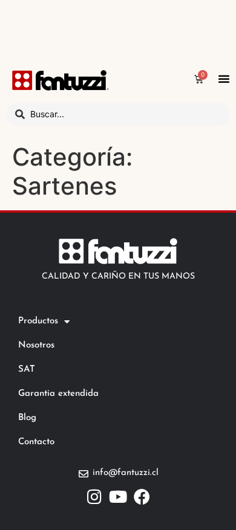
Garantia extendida (58, 393)
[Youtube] (118, 496)
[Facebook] (142, 496)
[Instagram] (95, 496)
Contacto (36, 442)
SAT (26, 369)
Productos (38, 321)
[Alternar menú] (224, 79)
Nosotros (36, 345)
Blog (27, 417)
